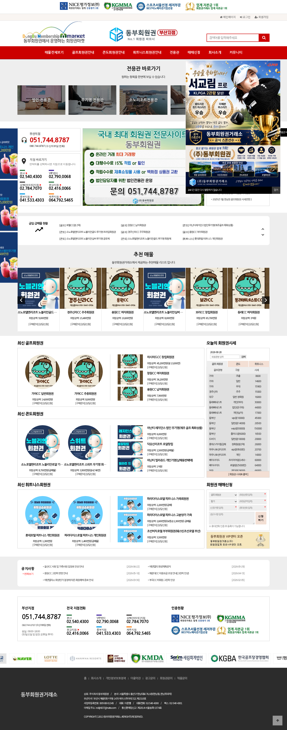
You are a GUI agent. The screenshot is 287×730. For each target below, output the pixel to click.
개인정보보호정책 (116, 678)
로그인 (246, 17)
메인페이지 (229, 17)
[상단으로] (277, 720)
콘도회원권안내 (114, 52)
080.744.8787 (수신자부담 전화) (47, 146)
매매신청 (194, 52)
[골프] (69, 222)
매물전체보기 (54, 52)
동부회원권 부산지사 (143, 34)
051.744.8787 (50, 140)
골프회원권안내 (83, 52)
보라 (211, 470)
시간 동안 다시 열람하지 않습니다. (205, 190)
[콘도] (208, 222)
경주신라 (213, 392)
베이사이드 (214, 460)
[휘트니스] (202, 236)
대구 (211, 397)
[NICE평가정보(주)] (79, 8)
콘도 (238, 364)
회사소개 (215, 52)
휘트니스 (259, 364)
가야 (211, 376)
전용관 (174, 52)
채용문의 (182, 678)
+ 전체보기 (27, 574)
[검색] (264, 37)
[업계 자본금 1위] (206, 8)
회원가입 (263, 17)
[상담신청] (44, 324)
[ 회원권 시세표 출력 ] (238, 474)
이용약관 (135, 678)
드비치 (212, 439)
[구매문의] (33, 324)
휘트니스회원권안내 (147, 52)
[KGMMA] (118, 8)
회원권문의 (166, 678)
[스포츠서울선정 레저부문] (159, 8)
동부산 (212, 418)
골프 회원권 (217, 364)
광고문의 (150, 678)
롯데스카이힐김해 (217, 444)
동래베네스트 (215, 402)
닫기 (276, 190)
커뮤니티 (236, 52)
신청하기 (261, 518)
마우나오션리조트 (217, 449)
